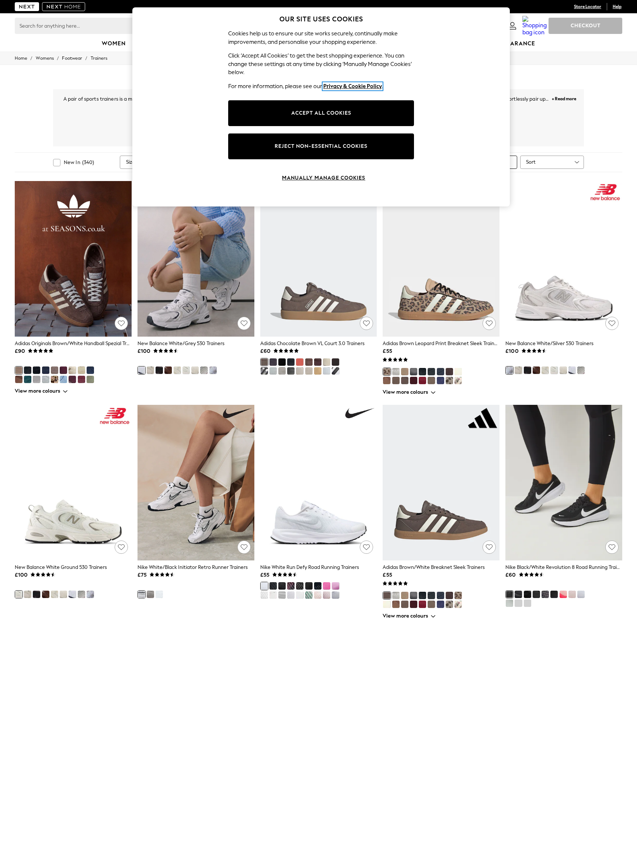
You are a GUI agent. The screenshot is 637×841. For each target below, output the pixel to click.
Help (617, 6)
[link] (512, 26)
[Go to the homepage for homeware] (64, 6)
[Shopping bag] (534, 26)
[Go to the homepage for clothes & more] (27, 6)
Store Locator (587, 6)
